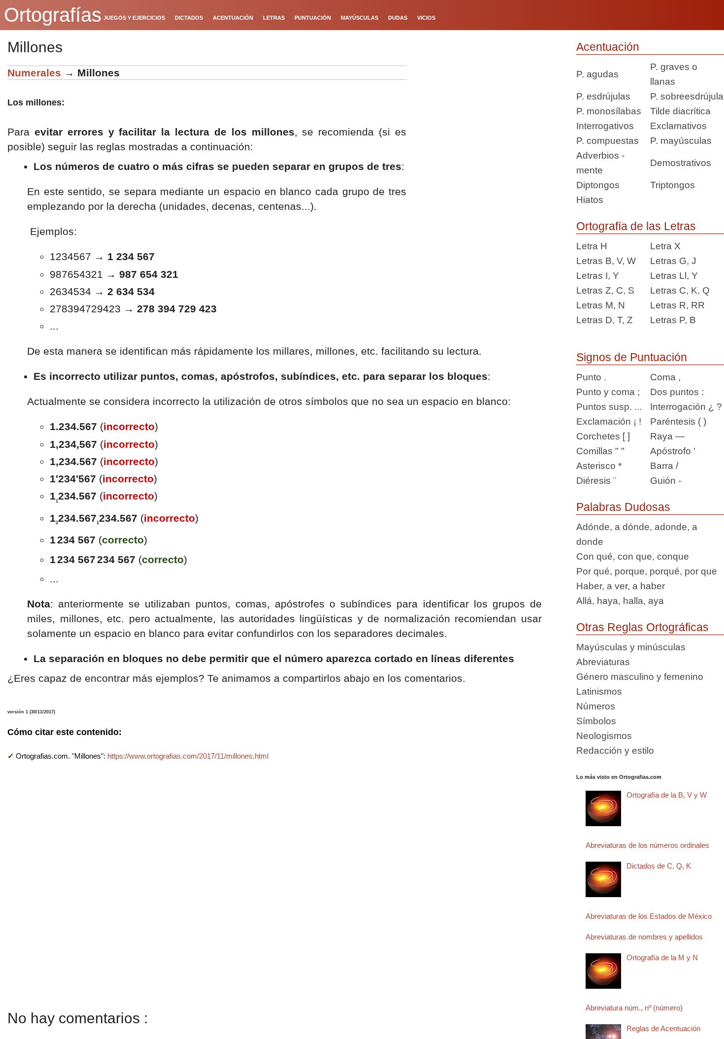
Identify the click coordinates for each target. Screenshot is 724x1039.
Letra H (591, 246)
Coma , (665, 377)
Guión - (665, 480)
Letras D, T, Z (604, 320)
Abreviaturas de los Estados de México (649, 916)
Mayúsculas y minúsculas (631, 647)
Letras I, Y (597, 275)
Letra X (665, 246)
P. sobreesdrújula (687, 96)
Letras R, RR (677, 305)
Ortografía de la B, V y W (666, 795)
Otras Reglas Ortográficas (642, 627)
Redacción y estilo (615, 750)
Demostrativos (680, 163)
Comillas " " (600, 451)
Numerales (34, 72)
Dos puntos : (677, 392)
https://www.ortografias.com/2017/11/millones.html (187, 756)
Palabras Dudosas (623, 507)
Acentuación (607, 46)
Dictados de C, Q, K (658, 866)
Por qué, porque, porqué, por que (646, 571)
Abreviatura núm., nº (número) (634, 1008)
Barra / (664, 466)
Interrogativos (605, 126)
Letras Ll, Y (674, 275)
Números (595, 706)
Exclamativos (678, 126)
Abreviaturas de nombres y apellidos (644, 937)
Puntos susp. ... (609, 407)
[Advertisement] (487, 127)
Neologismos (604, 736)
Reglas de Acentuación (663, 1028)
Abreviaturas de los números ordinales (647, 845)
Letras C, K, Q (680, 290)
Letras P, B (673, 320)
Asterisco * (599, 466)
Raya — (667, 436)
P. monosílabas (608, 111)
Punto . (591, 377)
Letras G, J (673, 261)
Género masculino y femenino (639, 676)
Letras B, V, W (606, 261)
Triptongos (672, 185)
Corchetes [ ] (603, 436)
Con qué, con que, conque (632, 556)
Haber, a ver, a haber (620, 586)
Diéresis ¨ (596, 480)
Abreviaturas (603, 662)
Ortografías (52, 15)
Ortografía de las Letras (636, 226)
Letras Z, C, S (605, 290)
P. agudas (597, 74)
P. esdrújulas (603, 96)
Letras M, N (600, 305)
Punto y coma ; (608, 392)
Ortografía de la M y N (662, 957)
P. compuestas (607, 140)
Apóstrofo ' (672, 451)
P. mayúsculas (681, 140)
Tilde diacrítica (680, 111)
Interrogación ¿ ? (686, 407)
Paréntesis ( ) (678, 421)
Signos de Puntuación (631, 357)
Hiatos (589, 200)
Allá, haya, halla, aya (620, 601)
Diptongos (598, 185)
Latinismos (599, 691)
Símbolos (596, 721)
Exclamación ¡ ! (608, 421)
